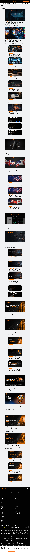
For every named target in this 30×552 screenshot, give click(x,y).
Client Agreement (17, 512)
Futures (16, 501)
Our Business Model (3, 514)
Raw (1, 500)
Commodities (17, 499)
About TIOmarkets (3, 512)
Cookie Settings (7, 525)
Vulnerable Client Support (4, 516)
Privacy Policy (2, 525)
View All (27, 8)
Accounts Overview (3, 497)
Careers (1, 521)
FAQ (1, 519)
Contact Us (2, 522)
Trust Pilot (2, 518)
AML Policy (16, 514)
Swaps (16, 509)
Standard (2, 499)
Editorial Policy (11, 525)
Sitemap (16, 525)
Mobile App (2, 507)
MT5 (1, 509)
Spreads (16, 508)
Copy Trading (2, 501)
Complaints (2, 520)
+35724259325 (13, 494)
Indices (16, 498)
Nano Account (2, 498)
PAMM (1, 503)
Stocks (16, 500)
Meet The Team (2, 513)
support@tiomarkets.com (19, 494)
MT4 (1, 508)
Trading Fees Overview (18, 507)
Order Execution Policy (18, 513)
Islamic (1, 502)
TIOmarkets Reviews (3, 517)
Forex (16, 497)
